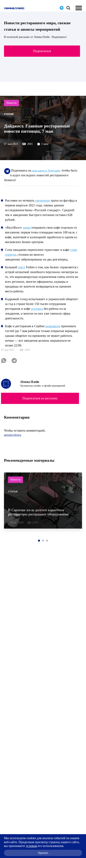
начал (27, 227)
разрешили (52, 326)
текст (21, 267)
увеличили (42, 200)
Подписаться (42, 51)
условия (31, 846)
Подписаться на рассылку (40, 398)
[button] (39, 541)
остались (37, 308)
